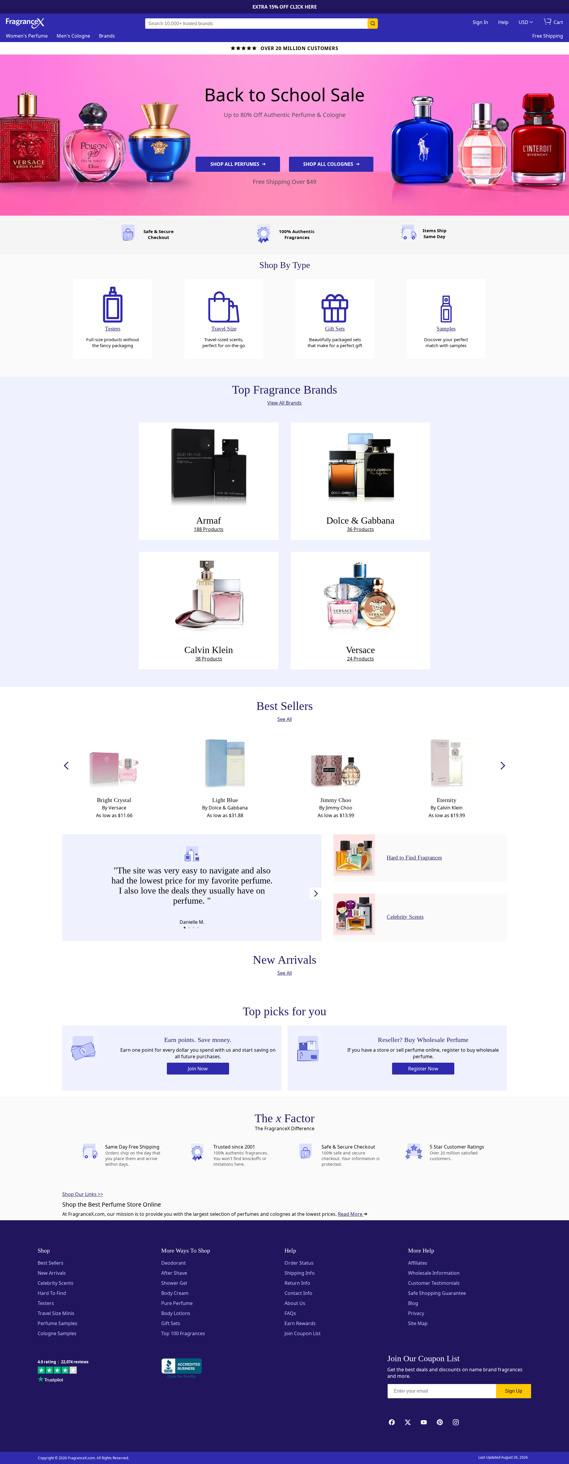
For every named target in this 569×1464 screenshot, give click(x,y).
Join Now (198, 1068)
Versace (360, 653)
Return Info (297, 1283)
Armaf (208, 524)
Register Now (423, 1068)
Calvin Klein (208, 653)
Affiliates (417, 1263)
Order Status (299, 1263)
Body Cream (174, 1293)
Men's (73, 36)
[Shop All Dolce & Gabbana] (360, 465)
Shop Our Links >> (82, 1194)
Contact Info (298, 1293)
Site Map (418, 1323)
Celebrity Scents (55, 1283)
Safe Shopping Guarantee (437, 1293)
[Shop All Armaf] (209, 465)
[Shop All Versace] (360, 595)
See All (284, 719)
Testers (46, 1303)
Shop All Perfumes (235, 164)
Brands (107, 36)
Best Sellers (50, 1263)
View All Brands (284, 403)
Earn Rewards (300, 1323)
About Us (294, 1303)
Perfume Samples (57, 1323)
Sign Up (513, 1391)
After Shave (174, 1273)
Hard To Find (52, 1293)
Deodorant (173, 1263)
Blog (413, 1303)
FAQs (290, 1313)
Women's (27, 36)
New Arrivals (52, 1273)
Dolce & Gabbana (360, 524)
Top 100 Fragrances (183, 1333)
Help (503, 22)
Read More (351, 1214)
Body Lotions (175, 1313)
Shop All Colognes (328, 164)
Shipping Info (299, 1273)
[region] (192, 886)
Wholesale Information (434, 1273)
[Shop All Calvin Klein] (209, 595)
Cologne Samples (57, 1333)
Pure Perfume (177, 1303)
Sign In (480, 22)
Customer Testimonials (434, 1283)
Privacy (416, 1313)
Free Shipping (547, 36)
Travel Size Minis (56, 1313)
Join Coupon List (302, 1333)
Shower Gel (174, 1283)
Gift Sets (170, 1323)
